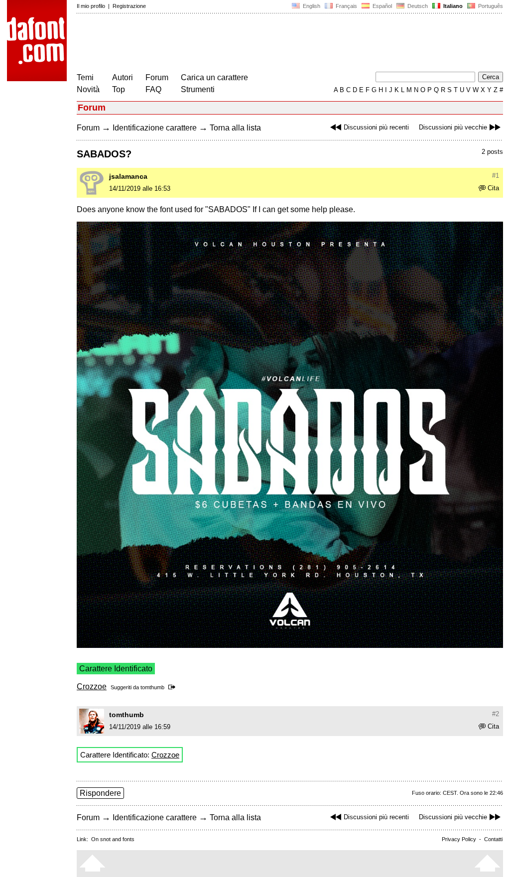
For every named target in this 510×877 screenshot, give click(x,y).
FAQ (153, 89)
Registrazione (129, 6)
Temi (85, 77)
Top (118, 89)
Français (346, 6)
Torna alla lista (235, 128)
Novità (88, 89)
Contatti (493, 839)
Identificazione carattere (155, 128)
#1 (495, 175)
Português (489, 6)
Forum (156, 77)
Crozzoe (92, 686)
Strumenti (198, 89)
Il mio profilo (91, 6)
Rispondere (100, 793)
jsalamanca (128, 176)
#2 (495, 714)
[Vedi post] (173, 687)
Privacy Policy (459, 839)
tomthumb (152, 687)
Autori (122, 77)
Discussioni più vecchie (453, 127)
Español (381, 6)
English (311, 6)
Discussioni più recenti (376, 127)
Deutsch (416, 6)
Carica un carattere (214, 77)
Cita (493, 188)
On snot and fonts (112, 839)
